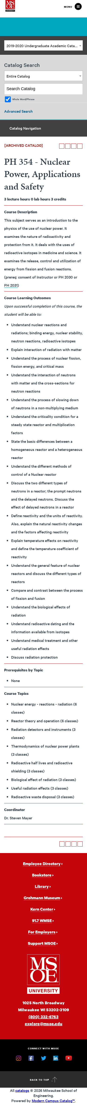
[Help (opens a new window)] (79, 146)
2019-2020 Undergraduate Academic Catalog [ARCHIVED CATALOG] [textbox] (44, 45)
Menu (68, 6)
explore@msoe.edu (43, 1023)
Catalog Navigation (25, 128)
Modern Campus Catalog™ (53, 1100)
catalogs (22, 1090)
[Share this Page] (67, 146)
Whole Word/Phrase (23, 99)
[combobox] (43, 45)
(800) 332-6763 (43, 1016)
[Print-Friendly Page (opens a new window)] (73, 146)
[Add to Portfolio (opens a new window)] (61, 146)
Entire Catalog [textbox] (18, 76)
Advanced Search (18, 111)
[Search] (77, 89)
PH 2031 (11, 285)
